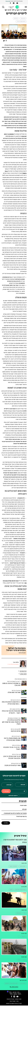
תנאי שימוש (18, 999)
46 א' (21, 229)
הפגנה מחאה (22, 866)
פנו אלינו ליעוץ (22, 652)
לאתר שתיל (8, 1)
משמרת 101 (22, 983)
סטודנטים (16, 18)
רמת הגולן (18, 913)
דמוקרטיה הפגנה (13, 866)
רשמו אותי (6, 791)
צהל (24, 913)
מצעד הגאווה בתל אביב (20, 889)
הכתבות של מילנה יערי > (13, 664)
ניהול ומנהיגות (23, 671)
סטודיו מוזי (12, 1001)
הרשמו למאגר (14, 986)
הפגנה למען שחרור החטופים (11, 983)
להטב (11, 889)
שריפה (24, 960)
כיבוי (19, 960)
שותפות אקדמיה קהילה (21, 21)
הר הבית (23, 936)
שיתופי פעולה (23, 18)
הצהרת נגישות (10, 999)
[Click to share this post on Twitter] (4, 41)
